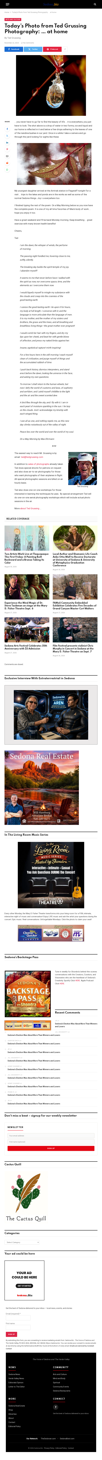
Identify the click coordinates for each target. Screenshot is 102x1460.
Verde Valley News (16, 1378)
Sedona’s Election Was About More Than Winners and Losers (76, 1025)
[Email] (7, 156)
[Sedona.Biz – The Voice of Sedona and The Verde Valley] (51, 4)
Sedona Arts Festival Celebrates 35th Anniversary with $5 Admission (26, 647)
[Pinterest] (7, 149)
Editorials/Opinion (15, 1383)
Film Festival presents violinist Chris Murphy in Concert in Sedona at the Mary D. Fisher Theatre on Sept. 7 (73, 649)
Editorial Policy (14, 1426)
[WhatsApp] (7, 169)
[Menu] (7, 4)
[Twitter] (7, 135)
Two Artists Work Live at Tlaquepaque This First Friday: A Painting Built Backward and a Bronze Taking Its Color (27, 558)
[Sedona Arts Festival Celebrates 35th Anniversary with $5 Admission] (27, 630)
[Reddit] (7, 162)
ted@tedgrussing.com (32, 457)
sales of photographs (38, 464)
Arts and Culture (13, 19)
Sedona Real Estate (16, 1406)
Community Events (61, 1387)
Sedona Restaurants (61, 1391)
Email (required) (13, 1314)
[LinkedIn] (7, 142)
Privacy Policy (49, 1448)
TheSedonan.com (48, 1439)
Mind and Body (59, 1378)
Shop (10, 1410)
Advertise (12, 1414)
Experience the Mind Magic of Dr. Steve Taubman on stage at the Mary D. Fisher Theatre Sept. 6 (26, 606)
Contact (11, 1422)
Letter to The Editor (16, 1387)
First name (10, 1323)
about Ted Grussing (29, 508)
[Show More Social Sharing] (65, 49)
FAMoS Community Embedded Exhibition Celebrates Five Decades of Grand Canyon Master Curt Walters (74, 606)
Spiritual (56, 1383)
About (11, 1418)
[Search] (94, 4)
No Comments (28, 43)
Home (7, 12)
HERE (77, 980)
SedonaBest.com (67, 1439)
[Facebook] (7, 129)
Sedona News (14, 1374)
